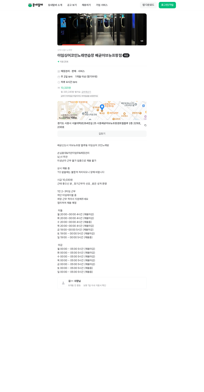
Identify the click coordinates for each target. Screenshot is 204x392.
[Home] (35, 5)
